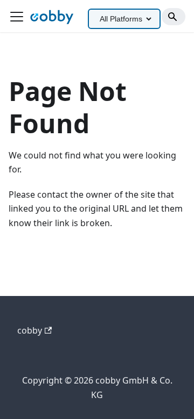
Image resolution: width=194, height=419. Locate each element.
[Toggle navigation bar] (17, 17)
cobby (29, 330)
